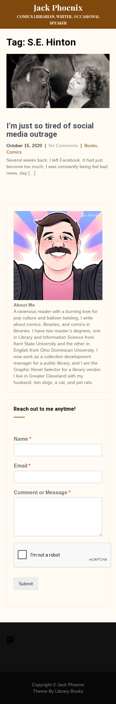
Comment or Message (42, 492)
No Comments (63, 145)
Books (90, 145)
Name (22, 439)
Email (22, 465)
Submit (26, 583)
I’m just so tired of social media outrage (50, 130)
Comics (14, 152)
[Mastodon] (10, 641)
